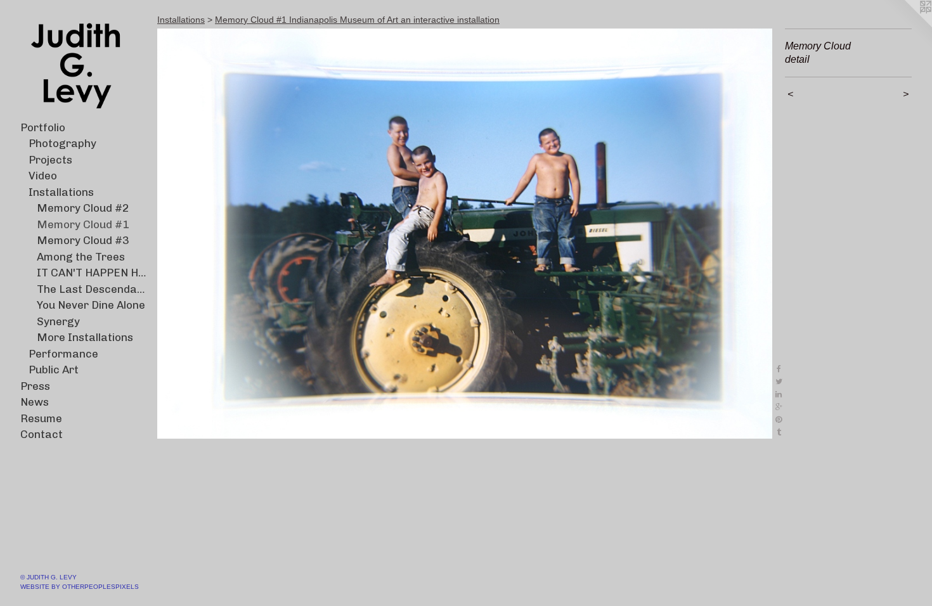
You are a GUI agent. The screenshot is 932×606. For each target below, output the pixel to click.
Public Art (54, 369)
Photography (62, 143)
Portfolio (42, 127)
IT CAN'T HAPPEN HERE (92, 272)
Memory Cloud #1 (83, 224)
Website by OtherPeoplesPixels (79, 586)
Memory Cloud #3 (83, 240)
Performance (63, 353)
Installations (61, 192)
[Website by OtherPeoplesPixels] (906, 25)
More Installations (85, 337)
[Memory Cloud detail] (464, 234)
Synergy (58, 321)
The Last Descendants (92, 289)
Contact (41, 434)
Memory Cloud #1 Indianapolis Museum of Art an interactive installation (357, 20)
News (34, 402)
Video (43, 175)
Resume (41, 418)
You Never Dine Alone (91, 305)
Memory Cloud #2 (83, 208)
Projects (50, 159)
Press (35, 386)
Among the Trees (81, 256)
